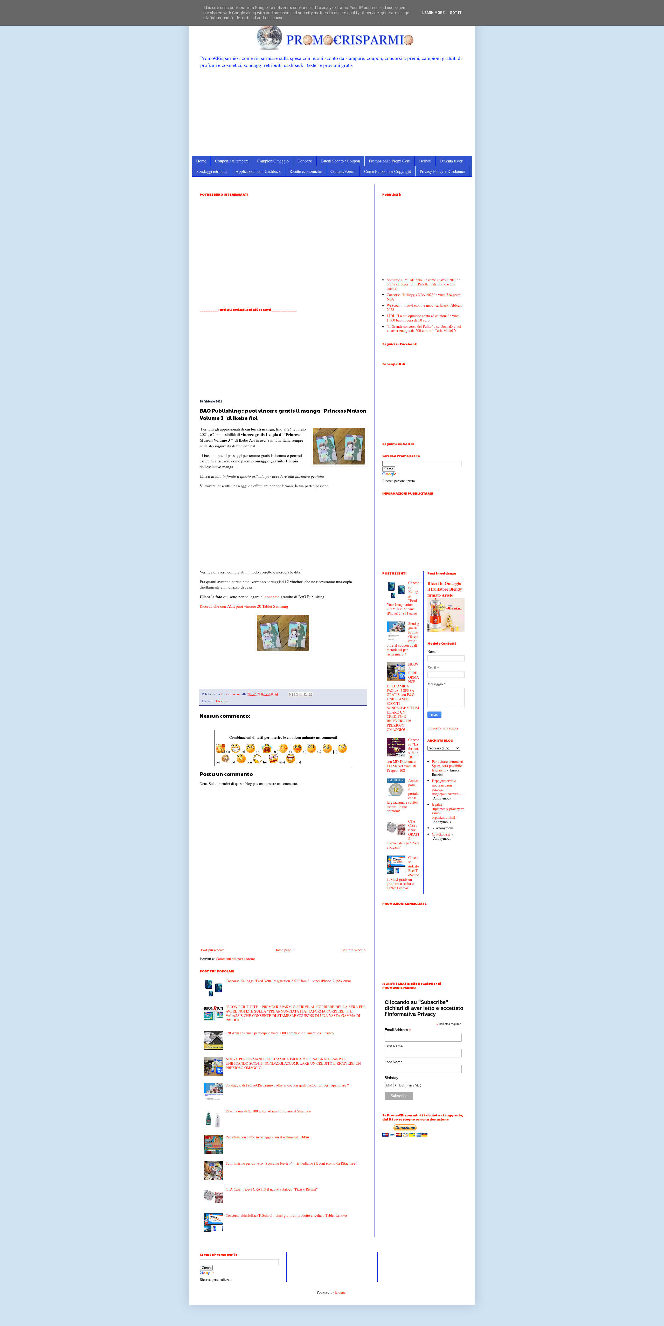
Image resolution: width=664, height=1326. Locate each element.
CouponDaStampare (231, 160)
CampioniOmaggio (273, 160)
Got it (456, 13)
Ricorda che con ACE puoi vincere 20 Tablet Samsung (244, 606)
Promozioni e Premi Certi (389, 160)
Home (201, 160)
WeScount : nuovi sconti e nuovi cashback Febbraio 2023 (424, 307)
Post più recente (212, 949)
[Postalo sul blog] (295, 694)
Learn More (433, 13)
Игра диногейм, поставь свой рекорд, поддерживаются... (446, 787)
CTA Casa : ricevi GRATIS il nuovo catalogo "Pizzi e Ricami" (272, 1189)
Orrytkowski (441, 834)
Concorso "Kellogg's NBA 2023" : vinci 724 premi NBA (424, 297)
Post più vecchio (353, 949)
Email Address (398, 1029)
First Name (394, 1046)
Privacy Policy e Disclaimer (442, 171)
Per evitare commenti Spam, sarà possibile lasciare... (447, 766)
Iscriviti (425, 160)
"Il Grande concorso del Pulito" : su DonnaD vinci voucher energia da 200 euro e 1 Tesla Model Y (424, 328)
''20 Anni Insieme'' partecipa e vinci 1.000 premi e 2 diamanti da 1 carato (280, 1032)
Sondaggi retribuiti (211, 171)
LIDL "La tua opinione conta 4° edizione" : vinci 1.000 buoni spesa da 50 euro (423, 318)
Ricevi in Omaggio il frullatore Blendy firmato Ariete (444, 589)
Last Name (394, 1062)
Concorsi (305, 160)
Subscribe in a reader (442, 728)
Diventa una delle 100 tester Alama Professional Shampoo (268, 1111)
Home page (282, 949)
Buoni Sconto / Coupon (340, 160)
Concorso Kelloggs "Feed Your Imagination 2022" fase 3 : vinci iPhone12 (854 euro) (288, 980)
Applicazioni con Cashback (258, 171)
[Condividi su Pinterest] (310, 694)
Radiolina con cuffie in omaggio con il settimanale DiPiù (267, 1136)
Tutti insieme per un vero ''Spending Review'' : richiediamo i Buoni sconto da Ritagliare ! (291, 1163)
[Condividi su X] (300, 694)
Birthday (391, 1078)
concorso (272, 596)
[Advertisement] (332, 111)
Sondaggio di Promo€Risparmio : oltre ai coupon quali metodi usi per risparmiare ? (287, 1085)
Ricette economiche (305, 171)
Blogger (341, 1292)
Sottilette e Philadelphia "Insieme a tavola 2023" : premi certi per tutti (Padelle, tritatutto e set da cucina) (423, 284)
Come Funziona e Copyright (387, 171)
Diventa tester (451, 160)
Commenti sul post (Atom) (235, 958)
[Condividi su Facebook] (305, 694)
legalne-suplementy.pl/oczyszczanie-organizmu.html (448, 811)
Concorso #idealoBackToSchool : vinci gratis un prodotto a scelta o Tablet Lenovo (286, 1215)
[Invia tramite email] (290, 694)
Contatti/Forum (342, 171)
